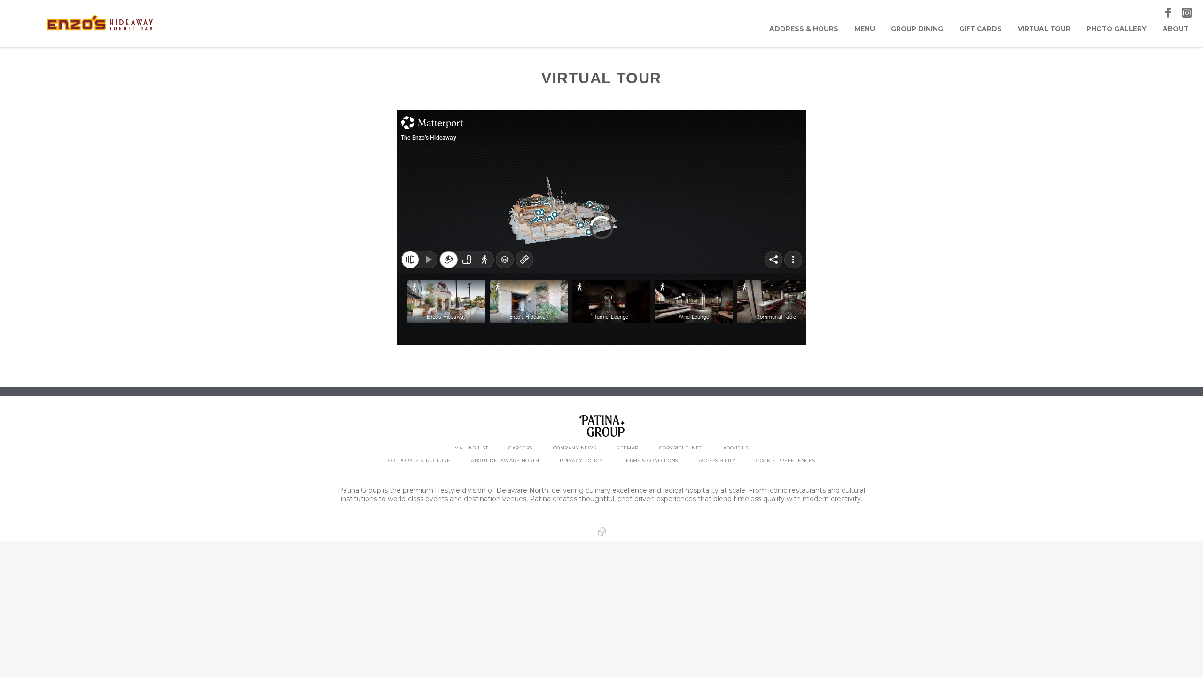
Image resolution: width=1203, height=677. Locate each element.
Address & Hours (803, 28)
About (1175, 28)
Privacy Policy (581, 460)
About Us (736, 447)
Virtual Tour (1044, 28)
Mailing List (471, 447)
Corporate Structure (419, 460)
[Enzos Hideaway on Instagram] (1187, 13)
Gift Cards (980, 28)
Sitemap (627, 447)
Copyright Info (681, 447)
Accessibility (717, 460)
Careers (520, 447)
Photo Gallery (1116, 28)
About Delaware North (505, 460)
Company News (574, 447)
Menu (864, 28)
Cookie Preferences (785, 460)
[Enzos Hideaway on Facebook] (1169, 13)
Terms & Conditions (651, 460)
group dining (917, 28)
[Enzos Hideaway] (100, 23)
